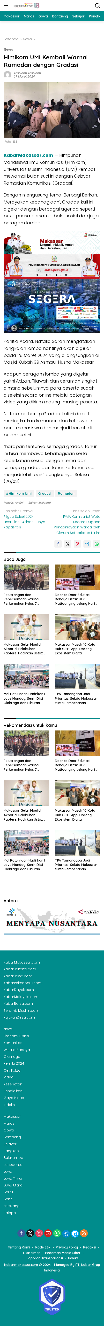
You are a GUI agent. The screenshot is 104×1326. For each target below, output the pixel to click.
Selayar (10, 1144)
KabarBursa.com (18, 1003)
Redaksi (89, 1247)
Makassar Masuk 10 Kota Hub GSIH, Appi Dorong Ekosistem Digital (75, 648)
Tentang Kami (19, 1247)
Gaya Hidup (14, 1097)
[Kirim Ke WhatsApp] (96, 544)
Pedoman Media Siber (63, 1253)
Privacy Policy (67, 1247)
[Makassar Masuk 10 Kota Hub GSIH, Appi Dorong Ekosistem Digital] (77, 627)
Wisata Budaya (17, 1049)
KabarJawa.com (18, 976)
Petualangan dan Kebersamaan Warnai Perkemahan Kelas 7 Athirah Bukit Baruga (21, 599)
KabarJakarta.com (20, 969)
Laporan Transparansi (45, 1258)
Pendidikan (13, 1091)
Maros (9, 1123)
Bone (8, 1199)
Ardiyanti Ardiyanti (27, 73)
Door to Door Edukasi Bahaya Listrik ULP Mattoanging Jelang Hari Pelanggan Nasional (75, 599)
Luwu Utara (13, 1185)
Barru (8, 1192)
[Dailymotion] (75, 1234)
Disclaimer (31, 1253)
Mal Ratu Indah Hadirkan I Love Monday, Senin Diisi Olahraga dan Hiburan (24, 698)
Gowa (9, 1130)
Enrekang (12, 1205)
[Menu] (7, 5)
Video (9, 1077)
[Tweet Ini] (67, 544)
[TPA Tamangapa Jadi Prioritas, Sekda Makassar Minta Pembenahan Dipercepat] (77, 676)
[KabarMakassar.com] (26, 5)
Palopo (10, 1212)
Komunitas (13, 1042)
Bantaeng (12, 1137)
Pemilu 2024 (14, 1063)
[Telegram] (66, 1234)
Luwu (8, 1171)
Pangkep (11, 1150)
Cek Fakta (12, 1070)
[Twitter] (30, 1233)
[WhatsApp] (57, 1233)
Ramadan (66, 493)
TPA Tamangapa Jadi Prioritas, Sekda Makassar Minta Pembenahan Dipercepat (76, 698)
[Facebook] (21, 1233)
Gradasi (44, 493)
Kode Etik (43, 1247)
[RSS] (84, 1233)
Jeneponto (13, 1164)
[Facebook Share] (58, 544)
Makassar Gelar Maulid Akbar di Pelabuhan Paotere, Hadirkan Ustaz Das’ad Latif (23, 649)
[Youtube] (48, 1233)
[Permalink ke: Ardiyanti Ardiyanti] (7, 74)
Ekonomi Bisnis (16, 1036)
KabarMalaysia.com (21, 996)
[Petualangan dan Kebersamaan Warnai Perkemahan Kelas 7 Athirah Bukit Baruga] (26, 577)
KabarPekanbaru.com (23, 983)
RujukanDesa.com (19, 1017)
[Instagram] (39, 1233)
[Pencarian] (97, 6)
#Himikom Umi (19, 493)
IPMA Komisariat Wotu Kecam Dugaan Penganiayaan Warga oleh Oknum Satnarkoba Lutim (77, 522)
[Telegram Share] (87, 544)
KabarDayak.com (19, 989)
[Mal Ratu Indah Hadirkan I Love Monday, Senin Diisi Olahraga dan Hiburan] (26, 676)
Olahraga (12, 1056)
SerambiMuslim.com (21, 1010)
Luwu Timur (13, 1178)
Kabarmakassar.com (21, 1265)
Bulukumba (13, 1157)
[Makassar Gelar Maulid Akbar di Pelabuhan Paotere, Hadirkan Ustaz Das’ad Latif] (26, 627)
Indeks (9, 1104)
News (8, 49)
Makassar (12, 1116)
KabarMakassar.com (22, 962)
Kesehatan (13, 1084)
